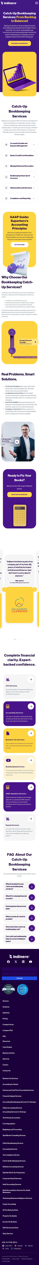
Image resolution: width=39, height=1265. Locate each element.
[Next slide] (34, 589)
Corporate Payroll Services (12, 1178)
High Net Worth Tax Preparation (14, 1173)
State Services (8, 1234)
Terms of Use (15, 1259)
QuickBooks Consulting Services (14, 1135)
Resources (6, 1041)
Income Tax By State (10, 1222)
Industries (6, 1013)
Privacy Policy (6, 1259)
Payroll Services (12, 825)
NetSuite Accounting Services (13, 1167)
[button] (19, 177)
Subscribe (20, 978)
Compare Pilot (8, 1030)
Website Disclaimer (26, 1259)
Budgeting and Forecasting (12, 1129)
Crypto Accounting (9, 1204)
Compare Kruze (8, 1024)
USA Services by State (10, 1228)
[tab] (17, 639)
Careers (5, 1065)
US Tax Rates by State (10, 1210)
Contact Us (7, 1071)
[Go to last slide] (4, 589)
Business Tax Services (15, 740)
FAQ (4, 1036)
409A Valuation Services (16, 794)
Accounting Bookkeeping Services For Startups (19, 1102)
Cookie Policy (6, 1261)
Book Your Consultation (19, 494)
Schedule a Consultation (19, 43)
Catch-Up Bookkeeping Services (14, 1161)
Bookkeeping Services (15, 767)
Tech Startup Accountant (11, 1118)
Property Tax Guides (10, 1216)
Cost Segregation (9, 1124)
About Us (6, 1059)
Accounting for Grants (10, 1084)
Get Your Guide (19, 245)
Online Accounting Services (12, 1108)
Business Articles (9, 1053)
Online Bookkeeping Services (13, 1143)
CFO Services (11, 686)
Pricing (5, 1019)
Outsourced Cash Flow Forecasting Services (18, 1090)
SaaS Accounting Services (12, 1184)
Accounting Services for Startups (14, 1112)
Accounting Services (14, 713)
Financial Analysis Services (12, 1096)
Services (6, 1001)
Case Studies (7, 1047)
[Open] (36, 3)
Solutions (6, 1007)
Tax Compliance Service (11, 1155)
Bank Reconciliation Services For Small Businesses (16, 1191)
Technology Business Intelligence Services (17, 1198)
